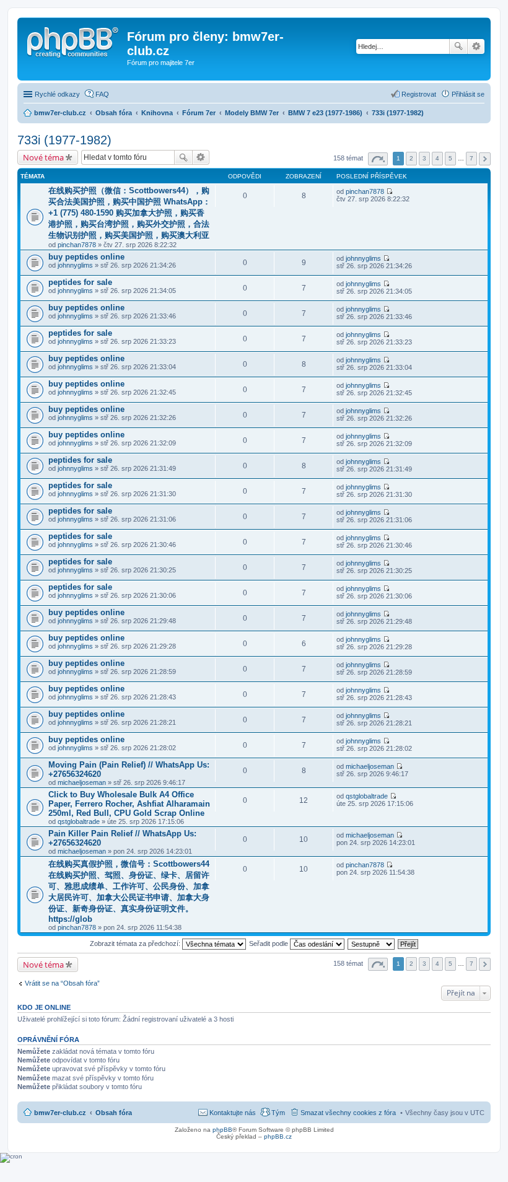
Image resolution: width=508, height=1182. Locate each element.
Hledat (458, 46)
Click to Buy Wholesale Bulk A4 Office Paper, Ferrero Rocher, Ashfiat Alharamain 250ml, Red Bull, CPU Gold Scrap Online (129, 804)
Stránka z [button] (378, 158)
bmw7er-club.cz (60, 1112)
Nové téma (43, 157)
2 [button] (411, 158)
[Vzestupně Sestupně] (372, 943)
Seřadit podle (269, 943)
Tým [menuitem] (278, 1112)
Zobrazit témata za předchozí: (136, 943)
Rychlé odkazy (57, 94)
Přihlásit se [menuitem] (468, 94)
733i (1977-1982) (64, 140)
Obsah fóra (113, 1112)
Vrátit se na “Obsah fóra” (62, 983)
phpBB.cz (278, 1136)
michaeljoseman (82, 782)
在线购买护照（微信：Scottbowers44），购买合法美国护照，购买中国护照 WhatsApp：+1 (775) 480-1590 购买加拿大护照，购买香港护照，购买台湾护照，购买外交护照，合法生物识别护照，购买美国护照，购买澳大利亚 (129, 213)
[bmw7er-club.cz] (73, 40)
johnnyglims (75, 265)
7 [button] (471, 158)
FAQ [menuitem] (102, 94)
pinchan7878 (77, 244)
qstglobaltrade (79, 821)
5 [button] (450, 158)
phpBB (222, 1129)
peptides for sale (80, 282)
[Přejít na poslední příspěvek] (389, 191)
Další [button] (485, 158)
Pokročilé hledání (476, 46)
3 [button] (424, 158)
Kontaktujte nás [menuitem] (232, 1112)
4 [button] (437, 158)
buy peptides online (86, 256)
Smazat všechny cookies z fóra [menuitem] (348, 1112)
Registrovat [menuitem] (418, 94)
